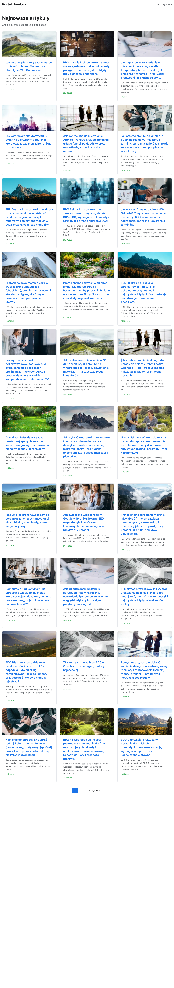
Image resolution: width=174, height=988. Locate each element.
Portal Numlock (14, 4)
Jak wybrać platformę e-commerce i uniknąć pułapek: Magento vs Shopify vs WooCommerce (29, 66)
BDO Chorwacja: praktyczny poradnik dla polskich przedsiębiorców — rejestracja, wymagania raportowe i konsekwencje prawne (141, 747)
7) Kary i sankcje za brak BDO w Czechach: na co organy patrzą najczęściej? (84, 666)
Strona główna (164, 4)
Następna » (94, 790)
